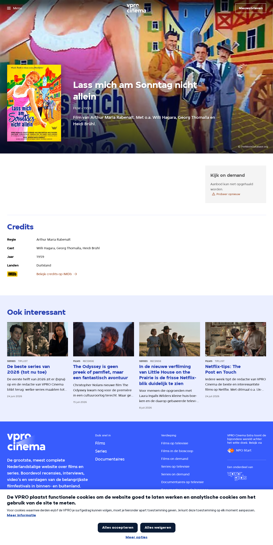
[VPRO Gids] (237, 476)
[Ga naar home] (136, 8)
